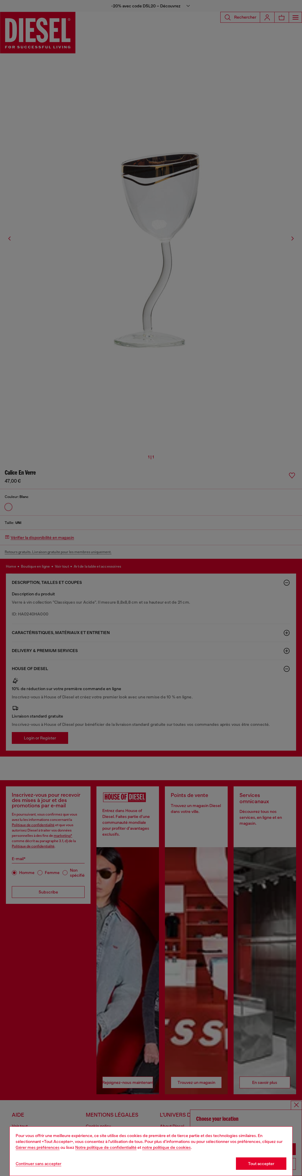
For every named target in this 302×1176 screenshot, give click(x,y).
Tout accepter (261, 1163)
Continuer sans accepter (38, 1163)
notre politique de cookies (166, 1147)
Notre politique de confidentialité (106, 1147)
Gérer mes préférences (38, 1147)
